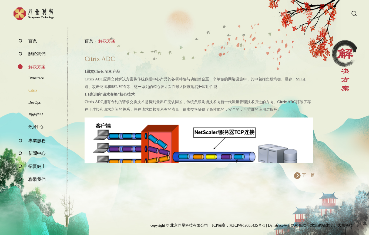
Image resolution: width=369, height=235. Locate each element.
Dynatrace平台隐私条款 (287, 225)
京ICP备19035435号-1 (247, 225)
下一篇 (308, 175)
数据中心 (35, 127)
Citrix (32, 90)
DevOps (34, 102)
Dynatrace (36, 78)
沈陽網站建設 (321, 225)
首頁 (32, 40)
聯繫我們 (37, 179)
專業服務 (37, 140)
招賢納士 (37, 166)
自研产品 (35, 115)
